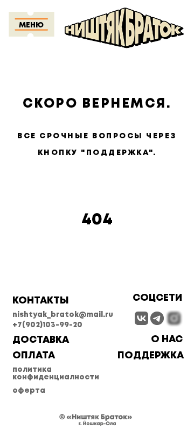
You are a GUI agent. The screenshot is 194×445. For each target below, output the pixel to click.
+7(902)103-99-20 (47, 325)
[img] (141, 318)
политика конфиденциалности (55, 373)
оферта (28, 390)
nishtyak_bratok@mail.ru (62, 315)
